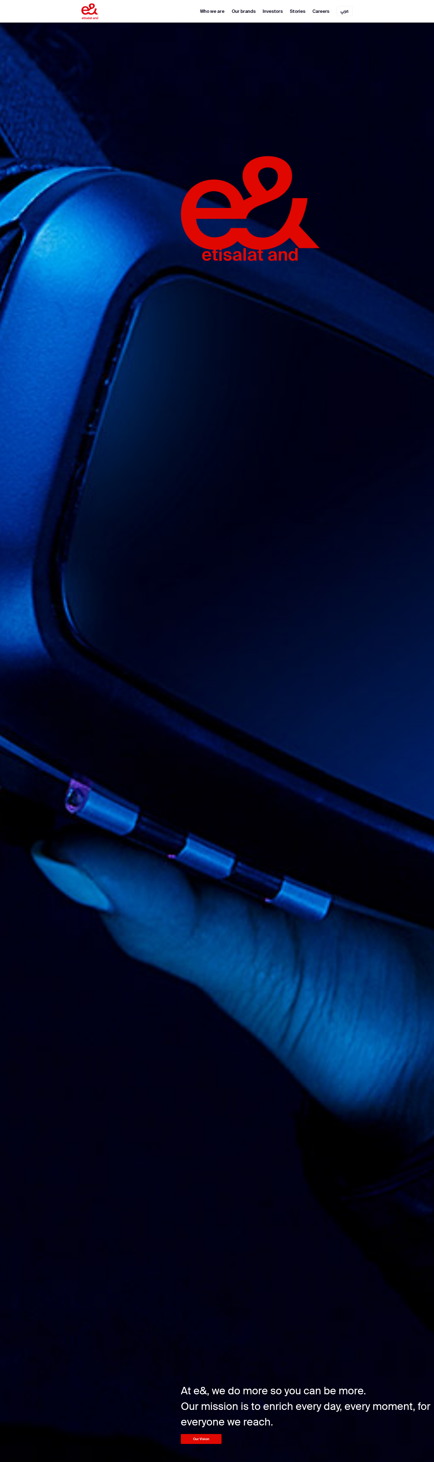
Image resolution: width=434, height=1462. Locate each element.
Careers (320, 11)
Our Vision (201, 1439)
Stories (297, 11)
